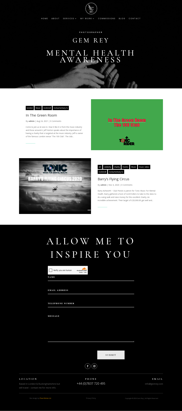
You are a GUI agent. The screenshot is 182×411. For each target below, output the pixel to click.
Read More (30, 141)
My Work (86, 19)
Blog (122, 19)
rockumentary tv (61, 108)
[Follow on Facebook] (87, 366)
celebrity (107, 167)
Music (38, 108)
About (55, 19)
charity (117, 167)
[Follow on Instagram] (94, 366)
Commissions (107, 19)
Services (68, 19)
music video (144, 167)
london (30, 108)
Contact (135, 19)
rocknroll (47, 108)
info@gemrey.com (154, 383)
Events (125, 167)
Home (44, 19)
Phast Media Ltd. (45, 398)
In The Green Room (41, 115)
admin (32, 121)
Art (100, 167)
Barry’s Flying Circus (113, 179)
